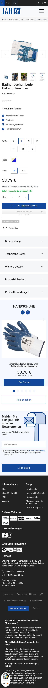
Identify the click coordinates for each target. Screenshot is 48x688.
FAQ (4, 497)
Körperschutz (32, 497)
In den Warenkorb (27, 206)
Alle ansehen (24, 399)
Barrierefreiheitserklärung (15, 601)
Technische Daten (15, 253)
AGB (41, 594)
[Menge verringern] (13, 197)
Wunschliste (13, 228)
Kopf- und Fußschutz (35, 493)
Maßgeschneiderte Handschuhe (34, 502)
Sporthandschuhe (27, 19)
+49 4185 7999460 (15, 571)
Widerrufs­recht (36, 601)
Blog (4, 489)
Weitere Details (14, 266)
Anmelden (24, 467)
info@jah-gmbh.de (15, 575)
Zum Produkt (24, 382)
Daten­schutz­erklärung (26, 594)
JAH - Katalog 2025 (35, 507)
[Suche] (2, 3)
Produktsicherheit (15, 279)
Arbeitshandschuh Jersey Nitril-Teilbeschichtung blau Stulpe (24, 365)
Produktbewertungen (17, 292)
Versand (5, 501)
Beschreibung (13, 241)
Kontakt (36, 608)
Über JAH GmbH (9, 493)
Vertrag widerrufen (18, 608)
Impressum (8, 594)
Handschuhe (13, 19)
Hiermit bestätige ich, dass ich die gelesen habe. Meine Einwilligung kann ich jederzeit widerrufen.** (24, 453)
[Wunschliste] (7, 3)
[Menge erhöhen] (25, 197)
